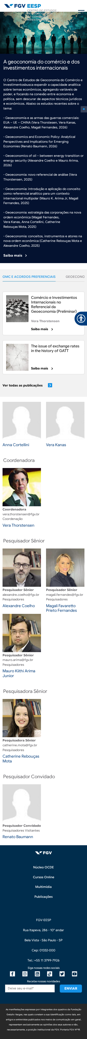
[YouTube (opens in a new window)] (74, 973)
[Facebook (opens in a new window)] (12, 973)
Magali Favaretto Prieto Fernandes (61, 608)
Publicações (43, 897)
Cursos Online (43, 877)
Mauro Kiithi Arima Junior (19, 673)
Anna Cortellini (16, 444)
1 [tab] (84, 109)
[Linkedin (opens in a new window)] (37, 973)
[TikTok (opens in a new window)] (49, 973)
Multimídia (43, 887)
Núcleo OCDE (43, 867)
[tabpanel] (43, 137)
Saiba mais (12, 255)
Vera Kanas (56, 444)
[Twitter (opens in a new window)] (62, 973)
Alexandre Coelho (19, 605)
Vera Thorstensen (45, 321)
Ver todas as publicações (23, 385)
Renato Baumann (18, 836)
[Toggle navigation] (81, 12)
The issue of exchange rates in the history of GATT (55, 348)
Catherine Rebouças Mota (21, 758)
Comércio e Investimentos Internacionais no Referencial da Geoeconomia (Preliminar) (54, 304)
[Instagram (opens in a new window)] (24, 973)
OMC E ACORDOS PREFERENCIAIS (29, 277)
